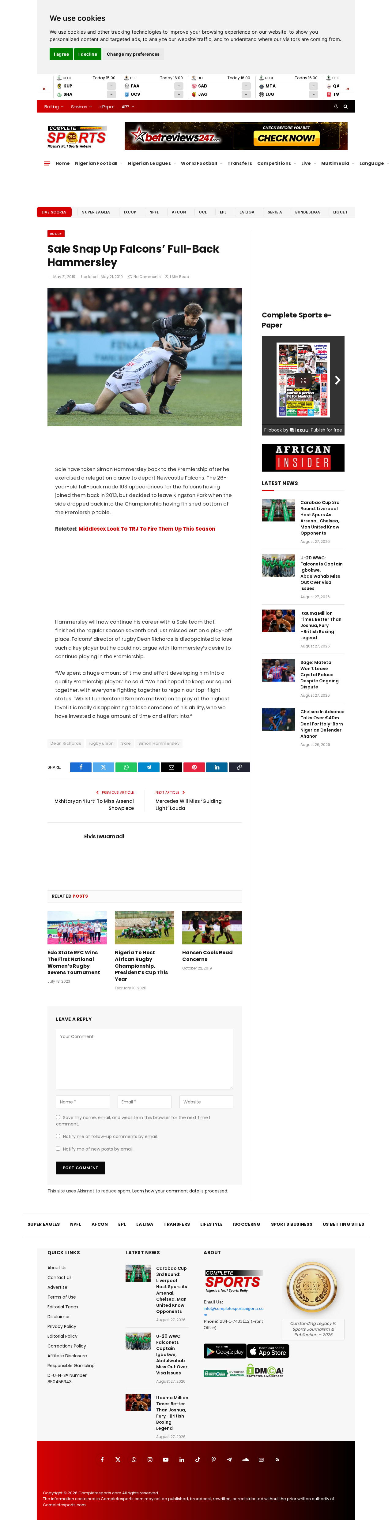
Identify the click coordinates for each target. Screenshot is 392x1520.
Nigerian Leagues (149, 163)
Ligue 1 (340, 212)
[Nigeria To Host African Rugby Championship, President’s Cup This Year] (144, 927)
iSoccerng (247, 1224)
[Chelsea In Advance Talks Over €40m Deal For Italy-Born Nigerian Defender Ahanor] (278, 719)
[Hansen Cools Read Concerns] (212, 927)
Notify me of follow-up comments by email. (110, 1136)
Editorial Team (62, 1307)
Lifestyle (211, 1224)
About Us (56, 1268)
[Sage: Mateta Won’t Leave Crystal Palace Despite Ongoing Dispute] (278, 670)
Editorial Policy (62, 1336)
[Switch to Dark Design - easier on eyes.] (336, 106)
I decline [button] (87, 54)
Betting (51, 106)
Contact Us (59, 1277)
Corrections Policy (66, 1346)
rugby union (101, 743)
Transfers (240, 163)
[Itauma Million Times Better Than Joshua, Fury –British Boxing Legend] (278, 621)
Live (306, 163)
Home (63, 163)
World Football (199, 163)
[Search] (345, 106)
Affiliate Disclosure (67, 1356)
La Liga (246, 212)
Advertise (57, 1287)
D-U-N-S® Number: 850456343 (67, 1378)
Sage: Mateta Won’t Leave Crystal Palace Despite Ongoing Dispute (319, 674)
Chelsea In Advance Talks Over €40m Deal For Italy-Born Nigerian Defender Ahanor (322, 724)
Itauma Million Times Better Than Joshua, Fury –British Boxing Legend (320, 625)
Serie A (275, 212)
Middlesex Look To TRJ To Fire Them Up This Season (147, 528)
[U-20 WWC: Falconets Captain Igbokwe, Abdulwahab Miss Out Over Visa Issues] (278, 565)
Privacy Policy (61, 1326)
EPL (223, 212)
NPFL (154, 212)
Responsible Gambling (71, 1365)
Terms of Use (61, 1297)
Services (79, 106)
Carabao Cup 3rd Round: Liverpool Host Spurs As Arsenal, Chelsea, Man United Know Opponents (320, 517)
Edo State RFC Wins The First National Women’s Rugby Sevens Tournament (73, 962)
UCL (203, 212)
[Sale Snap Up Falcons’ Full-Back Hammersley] (144, 425)
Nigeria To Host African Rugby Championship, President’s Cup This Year (141, 966)
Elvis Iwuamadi (104, 836)
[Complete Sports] (77, 137)
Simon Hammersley (158, 743)
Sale (126, 743)
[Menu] (47, 163)
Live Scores (54, 212)
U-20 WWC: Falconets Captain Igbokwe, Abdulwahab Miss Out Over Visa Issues (321, 573)
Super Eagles (96, 212)
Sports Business (292, 1224)
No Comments (147, 276)
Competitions (274, 163)
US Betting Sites (343, 1224)
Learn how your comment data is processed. (180, 1191)
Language (372, 163)
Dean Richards (66, 743)
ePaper (107, 106)
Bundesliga (307, 212)
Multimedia (335, 163)
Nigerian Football (96, 163)
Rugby (56, 233)
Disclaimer (58, 1317)
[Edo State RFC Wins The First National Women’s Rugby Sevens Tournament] (77, 927)
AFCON (179, 212)
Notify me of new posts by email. (98, 1149)
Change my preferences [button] (133, 54)
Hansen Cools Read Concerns (207, 956)
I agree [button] (61, 54)
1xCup (130, 212)
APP (125, 106)
